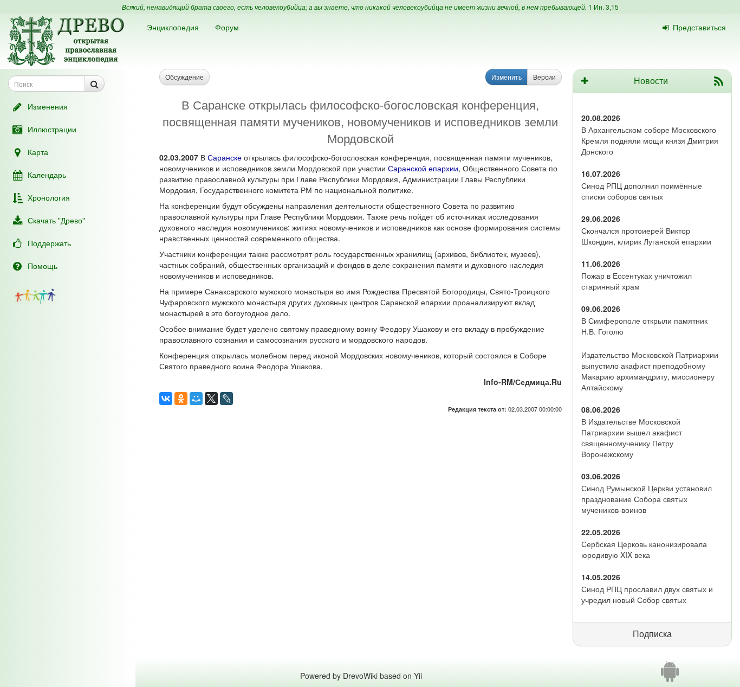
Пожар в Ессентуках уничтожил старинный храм (636, 281)
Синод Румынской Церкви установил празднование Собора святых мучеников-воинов (646, 499)
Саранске (224, 157)
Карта (38, 151)
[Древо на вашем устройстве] (670, 675)
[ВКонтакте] (165, 398)
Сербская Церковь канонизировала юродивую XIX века (644, 549)
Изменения (48, 106)
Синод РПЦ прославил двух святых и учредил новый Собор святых (647, 594)
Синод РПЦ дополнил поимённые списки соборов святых (641, 191)
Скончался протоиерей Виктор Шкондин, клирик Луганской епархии (646, 236)
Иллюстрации (52, 129)
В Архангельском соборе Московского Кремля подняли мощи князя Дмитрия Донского (649, 140)
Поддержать (49, 242)
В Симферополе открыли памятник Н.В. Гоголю (644, 326)
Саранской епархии (423, 168)
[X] (211, 398)
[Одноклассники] (180, 398)
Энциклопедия (173, 27)
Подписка (652, 633)
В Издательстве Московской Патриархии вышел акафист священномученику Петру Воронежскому (631, 437)
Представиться (699, 27)
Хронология (49, 197)
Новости (651, 80)
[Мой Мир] (196, 398)
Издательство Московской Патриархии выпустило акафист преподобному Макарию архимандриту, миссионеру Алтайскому (649, 371)
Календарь (47, 174)
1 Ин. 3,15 (603, 6)
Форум (227, 27)
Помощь (42, 265)
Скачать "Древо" (56, 220)
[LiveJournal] (226, 398)
